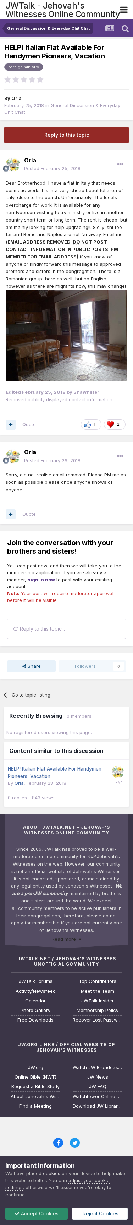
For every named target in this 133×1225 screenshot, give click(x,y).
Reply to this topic (66, 135)
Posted (52, 168)
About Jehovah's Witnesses (35, 1096)
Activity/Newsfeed (36, 991)
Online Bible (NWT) (35, 1077)
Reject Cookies (99, 1213)
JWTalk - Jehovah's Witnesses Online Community (62, 9)
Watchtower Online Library (97, 1096)
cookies (51, 1173)
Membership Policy (97, 1010)
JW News (97, 1077)
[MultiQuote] (11, 425)
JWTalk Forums (35, 981)
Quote (29, 424)
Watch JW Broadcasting (97, 1067)
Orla (16, 98)
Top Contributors (97, 981)
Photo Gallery (35, 1010)
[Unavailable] (66, 335)
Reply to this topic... (41, 629)
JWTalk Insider (97, 1000)
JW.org (35, 1067)
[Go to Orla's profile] (13, 164)
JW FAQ (97, 1086)
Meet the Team (97, 991)
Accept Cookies (39, 1213)
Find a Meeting (35, 1106)
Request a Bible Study (35, 1086)
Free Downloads (35, 1020)
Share (33, 666)
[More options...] (120, 164)
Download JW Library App (97, 1106)
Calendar (35, 1000)
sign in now (41, 579)
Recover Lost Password (97, 1020)
